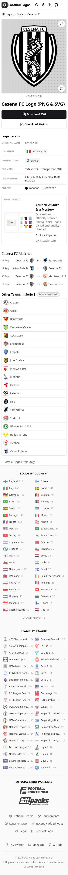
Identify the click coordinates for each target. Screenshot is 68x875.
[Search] (36, 5)
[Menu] (63, 5)
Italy (20, 14)
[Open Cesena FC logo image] (34, 56)
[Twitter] (50, 5)
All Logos (7, 14)
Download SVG (36, 114)
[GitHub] (56, 5)
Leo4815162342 (44, 857)
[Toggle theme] (43, 5)
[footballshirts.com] (34, 790)
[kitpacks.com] (34, 801)
